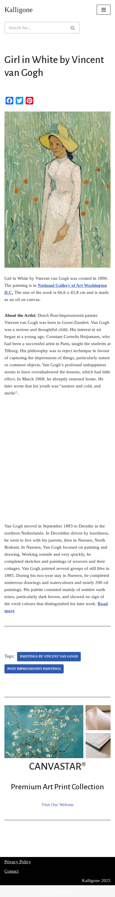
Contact (11, 871)
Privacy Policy (17, 861)
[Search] (73, 28)
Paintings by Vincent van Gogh (49, 656)
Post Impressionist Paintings (34, 668)
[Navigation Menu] (104, 10)
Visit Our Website (58, 804)
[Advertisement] (57, 462)
